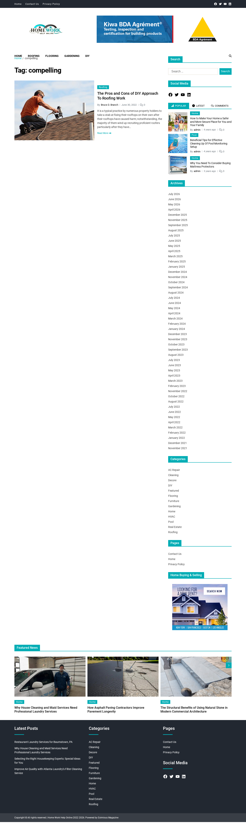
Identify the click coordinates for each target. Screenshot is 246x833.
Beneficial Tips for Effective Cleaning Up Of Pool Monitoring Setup (208, 143)
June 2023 (174, 365)
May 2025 (174, 245)
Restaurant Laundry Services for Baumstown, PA (43, 741)
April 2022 (174, 422)
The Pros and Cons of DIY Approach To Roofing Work (127, 95)
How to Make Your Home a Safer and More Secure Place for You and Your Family (211, 122)
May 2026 (174, 204)
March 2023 (175, 380)
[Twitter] (220, 4)
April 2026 (174, 209)
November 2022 (177, 391)
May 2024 (174, 308)
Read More (102, 133)
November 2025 (177, 220)
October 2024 (176, 282)
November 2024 (177, 277)
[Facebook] (215, 4)
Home (18, 4)
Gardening (72, 55)
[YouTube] (225, 4)
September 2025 (178, 225)
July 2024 (174, 297)
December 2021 (177, 443)
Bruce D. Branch (109, 104)
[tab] (178, 106)
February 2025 (177, 261)
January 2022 (176, 437)
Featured (173, 490)
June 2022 (174, 411)
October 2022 (176, 396)
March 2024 (175, 318)
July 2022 (174, 406)
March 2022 (175, 427)
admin (197, 129)
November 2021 (177, 448)
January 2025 (176, 266)
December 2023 (177, 334)
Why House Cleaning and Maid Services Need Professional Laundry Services (45, 709)
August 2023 (176, 354)
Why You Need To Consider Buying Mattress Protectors (210, 165)
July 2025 (174, 235)
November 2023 (177, 339)
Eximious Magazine (108, 817)
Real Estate (175, 527)
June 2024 (174, 302)
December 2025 (177, 214)
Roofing (34, 55)
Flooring (52, 55)
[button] (229, 665)
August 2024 (176, 292)
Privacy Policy (51, 4)
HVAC (171, 516)
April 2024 (174, 313)
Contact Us (32, 4)
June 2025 (174, 240)
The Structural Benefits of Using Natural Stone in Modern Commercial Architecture (194, 709)
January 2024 (176, 328)
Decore (172, 480)
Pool (194, 135)
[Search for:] (192, 72)
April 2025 (174, 251)
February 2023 (177, 385)
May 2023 (174, 370)
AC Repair (174, 469)
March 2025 (175, 256)
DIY (87, 55)
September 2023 (178, 349)
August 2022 (176, 401)
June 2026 (174, 199)
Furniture (173, 501)
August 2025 (176, 230)
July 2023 (174, 360)
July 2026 (174, 194)
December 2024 (177, 271)
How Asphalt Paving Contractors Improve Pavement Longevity (115, 709)
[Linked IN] (230, 4)
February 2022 (177, 432)
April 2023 (174, 375)
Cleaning (173, 475)
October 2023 (176, 344)
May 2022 (174, 417)
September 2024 (178, 287)
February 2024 (177, 323)
